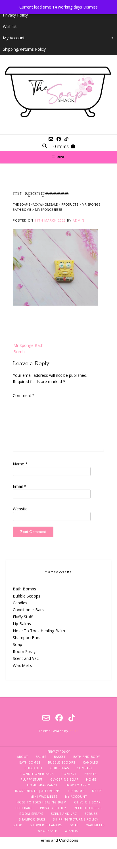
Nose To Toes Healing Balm (39, 630)
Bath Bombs (24, 589)
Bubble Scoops (26, 596)
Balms (41, 757)
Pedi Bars (23, 808)
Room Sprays (25, 651)
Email (19, 486)
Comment (24, 395)
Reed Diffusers (88, 808)
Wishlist (10, 26)
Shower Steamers (46, 825)
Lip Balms (22, 623)
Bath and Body (86, 757)
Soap (17, 644)
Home (91, 780)
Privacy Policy (15, 15)
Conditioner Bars (28, 609)
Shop (17, 825)
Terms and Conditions (58, 840)
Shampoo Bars (26, 637)
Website (20, 509)
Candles (20, 602)
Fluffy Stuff (22, 616)
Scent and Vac (26, 658)
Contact (69, 774)
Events (90, 774)
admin (78, 220)
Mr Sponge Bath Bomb (28, 348)
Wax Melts (22, 665)
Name (20, 464)
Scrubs (91, 814)
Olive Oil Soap (87, 802)
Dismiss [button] (90, 7)
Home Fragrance (42, 785)
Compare (85, 768)
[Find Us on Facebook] (59, 139)
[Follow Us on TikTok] (66, 139)
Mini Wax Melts (43, 797)
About (22, 757)
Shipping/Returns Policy (24, 49)
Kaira (74, 731)
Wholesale (47, 831)
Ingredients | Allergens (37, 791)
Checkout (33, 768)
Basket (60, 757)
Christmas (59, 768)
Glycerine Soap (64, 780)
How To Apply (78, 785)
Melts (97, 791)
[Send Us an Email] (51, 139)
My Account (14, 37)
